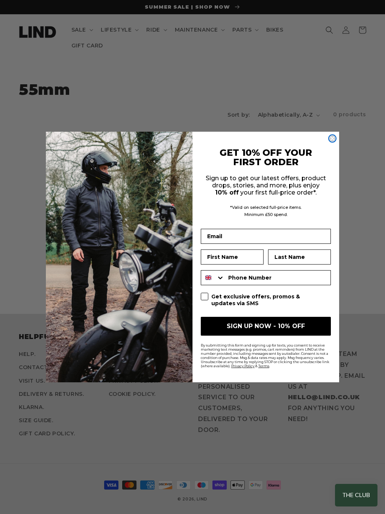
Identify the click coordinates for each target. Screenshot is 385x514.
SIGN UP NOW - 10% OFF (266, 326)
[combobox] (212, 278)
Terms (263, 366)
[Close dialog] (332, 138)
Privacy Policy (243, 366)
